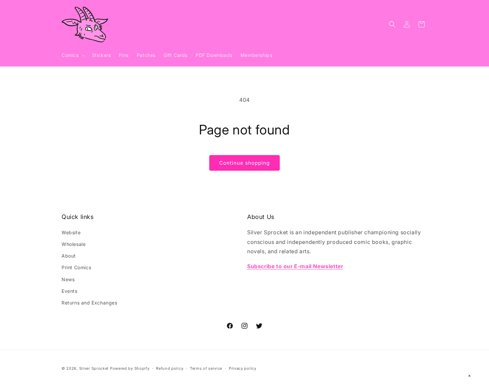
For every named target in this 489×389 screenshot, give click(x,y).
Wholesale (73, 244)
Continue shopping (244, 163)
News (68, 279)
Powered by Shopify (130, 368)
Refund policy (169, 368)
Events (70, 290)
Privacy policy (242, 368)
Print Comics (76, 267)
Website (71, 232)
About (69, 256)
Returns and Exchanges (89, 302)
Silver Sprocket (94, 368)
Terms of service (206, 368)
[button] (73, 55)
